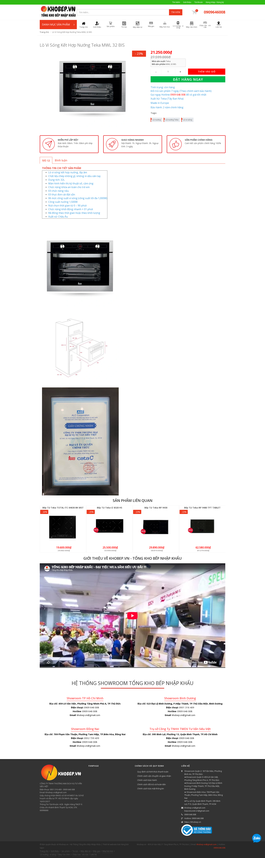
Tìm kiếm (176, 2)
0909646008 (214, 12)
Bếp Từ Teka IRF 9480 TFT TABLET (202, 507)
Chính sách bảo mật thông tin (150, 788)
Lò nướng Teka (172, 119)
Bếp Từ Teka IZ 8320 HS (109, 507)
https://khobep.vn (192, 822)
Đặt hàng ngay (188, 79)
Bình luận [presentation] (61, 160)
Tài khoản (198, 2)
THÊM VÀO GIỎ (206, 71)
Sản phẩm (65, 851)
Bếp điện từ (86, 851)
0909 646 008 (190, 814)
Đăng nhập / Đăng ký (215, 2)
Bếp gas (96, 851)
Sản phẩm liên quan (132, 500)
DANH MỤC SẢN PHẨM (56, 24)
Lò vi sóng (187, 119)
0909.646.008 (219, 847)
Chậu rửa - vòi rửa (80, 854)
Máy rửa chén (64, 854)
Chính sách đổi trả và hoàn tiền (151, 784)
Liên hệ (94, 854)
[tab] (46, 160)
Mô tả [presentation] (46, 160)
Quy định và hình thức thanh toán (152, 771)
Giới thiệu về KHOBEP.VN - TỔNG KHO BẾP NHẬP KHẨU (132, 558)
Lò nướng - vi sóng (48, 854)
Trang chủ (44, 32)
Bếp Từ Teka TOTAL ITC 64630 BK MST (63, 507)
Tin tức (75, 851)
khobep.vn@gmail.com (194, 807)
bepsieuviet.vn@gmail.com (196, 810)
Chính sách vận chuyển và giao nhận (154, 776)
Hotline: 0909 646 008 (194, 818)
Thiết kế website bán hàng (114, 844)
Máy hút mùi (108, 851)
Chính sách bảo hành (147, 780)
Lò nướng (157, 119)
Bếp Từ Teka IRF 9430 (155, 507)
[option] (69, 144)
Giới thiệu (187, 2)
